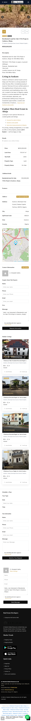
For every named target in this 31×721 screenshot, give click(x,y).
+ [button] (4, 230)
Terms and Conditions (10, 674)
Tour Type (5, 496)
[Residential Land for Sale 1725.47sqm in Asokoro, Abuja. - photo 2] (15, 17)
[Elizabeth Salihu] (5, 273)
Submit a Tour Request (15, 558)
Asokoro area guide (12, 122)
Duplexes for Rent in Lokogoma (20, 713)
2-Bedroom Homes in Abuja (16, 709)
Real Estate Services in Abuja (19, 711)
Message (5, 309)
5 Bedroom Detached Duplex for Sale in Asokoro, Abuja (17, 434)
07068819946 (13, 687)
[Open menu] (5, 2)
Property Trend (8, 639)
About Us (7, 666)
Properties (7, 663)
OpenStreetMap (21, 261)
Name (4, 283)
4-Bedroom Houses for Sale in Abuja (18, 705)
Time (3, 507)
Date (3, 500)
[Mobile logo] (17, 2)
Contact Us (7, 671)
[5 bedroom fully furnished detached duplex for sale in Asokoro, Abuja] (15, 349)
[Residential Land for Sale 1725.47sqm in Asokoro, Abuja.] (15, 243)
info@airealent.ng (9, 689)
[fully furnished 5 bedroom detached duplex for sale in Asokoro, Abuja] (15, 423)
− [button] (4, 232)
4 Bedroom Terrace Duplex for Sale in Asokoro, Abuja (16, 471)
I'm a (3, 305)
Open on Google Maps (23, 196)
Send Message (15, 602)
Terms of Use (8, 324)
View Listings (25, 267)
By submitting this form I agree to (13, 323)
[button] (27, 717)
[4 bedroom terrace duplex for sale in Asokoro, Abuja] (15, 460)
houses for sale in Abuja (14, 120)
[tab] (4, 31)
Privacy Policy (8, 668)
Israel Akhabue (9, 371)
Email (3, 298)
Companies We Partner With (12, 617)
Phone (4, 291)
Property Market (9, 642)
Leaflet (15, 261)
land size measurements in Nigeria (16, 125)
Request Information (15, 328)
